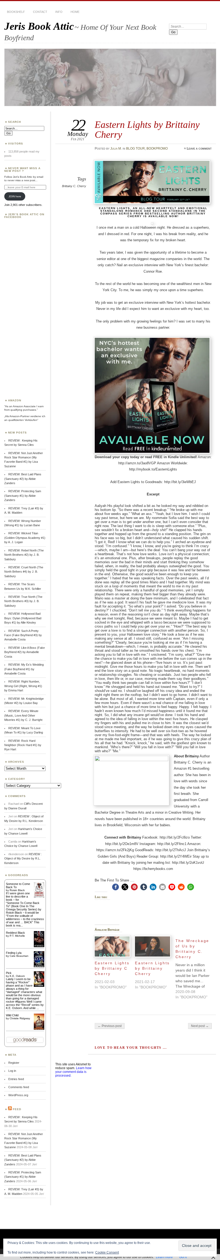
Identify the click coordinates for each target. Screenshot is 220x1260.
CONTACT (40, 11)
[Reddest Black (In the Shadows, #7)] (39, 946)
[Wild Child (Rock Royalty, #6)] (39, 1029)
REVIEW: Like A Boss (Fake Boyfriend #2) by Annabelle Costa (24, 652)
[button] (115, 887)
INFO (59, 11)
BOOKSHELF (16, 11)
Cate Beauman (19, 955)
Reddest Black (15, 932)
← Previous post (110, 1026)
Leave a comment (199, 148)
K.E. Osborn (17, 975)
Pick (9, 972)
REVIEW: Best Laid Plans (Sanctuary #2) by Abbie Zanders (22, 479)
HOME (75, 11)
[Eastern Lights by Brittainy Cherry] (152, 946)
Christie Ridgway (20, 1018)
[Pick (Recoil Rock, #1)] (39, 985)
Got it (183, 1257)
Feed (17, 1109)
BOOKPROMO (157, 148)
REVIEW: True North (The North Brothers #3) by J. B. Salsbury (23, 601)
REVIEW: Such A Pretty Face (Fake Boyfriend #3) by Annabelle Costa (23, 635)
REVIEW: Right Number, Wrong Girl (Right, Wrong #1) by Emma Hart (23, 686)
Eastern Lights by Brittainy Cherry (152, 968)
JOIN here (15, 196)
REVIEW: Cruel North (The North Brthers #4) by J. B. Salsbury (23, 572)
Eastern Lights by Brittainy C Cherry (112, 968)
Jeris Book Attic (39, 26)
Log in (12, 1070)
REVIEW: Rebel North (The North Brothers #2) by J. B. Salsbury (24, 555)
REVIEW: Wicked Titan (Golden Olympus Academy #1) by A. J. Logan (24, 538)
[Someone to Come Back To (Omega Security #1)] (39, 896)
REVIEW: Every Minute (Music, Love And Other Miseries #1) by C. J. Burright (23, 715)
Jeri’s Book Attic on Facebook (24, 215)
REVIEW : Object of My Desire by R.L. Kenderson (23, 859)
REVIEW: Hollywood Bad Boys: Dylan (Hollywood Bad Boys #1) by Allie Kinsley (22, 618)
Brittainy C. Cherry (74, 186)
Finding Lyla (13, 952)
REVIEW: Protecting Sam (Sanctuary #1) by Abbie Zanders (22, 496)
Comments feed (18, 1087)
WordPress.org (18, 1095)
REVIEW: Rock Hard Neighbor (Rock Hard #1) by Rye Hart (22, 745)
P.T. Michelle (17, 935)
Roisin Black (17, 890)
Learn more (164, 1257)
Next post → (200, 1026)
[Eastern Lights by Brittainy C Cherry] (112, 946)
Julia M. (116, 148)
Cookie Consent (107, 1252)
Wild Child (12, 1015)
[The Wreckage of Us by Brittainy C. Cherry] (195, 967)
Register (13, 1062)
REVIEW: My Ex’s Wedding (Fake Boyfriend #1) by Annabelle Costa (24, 669)
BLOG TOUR (135, 148)
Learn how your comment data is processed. (73, 1071)
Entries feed (16, 1079)
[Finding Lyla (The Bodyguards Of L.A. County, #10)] (39, 966)
